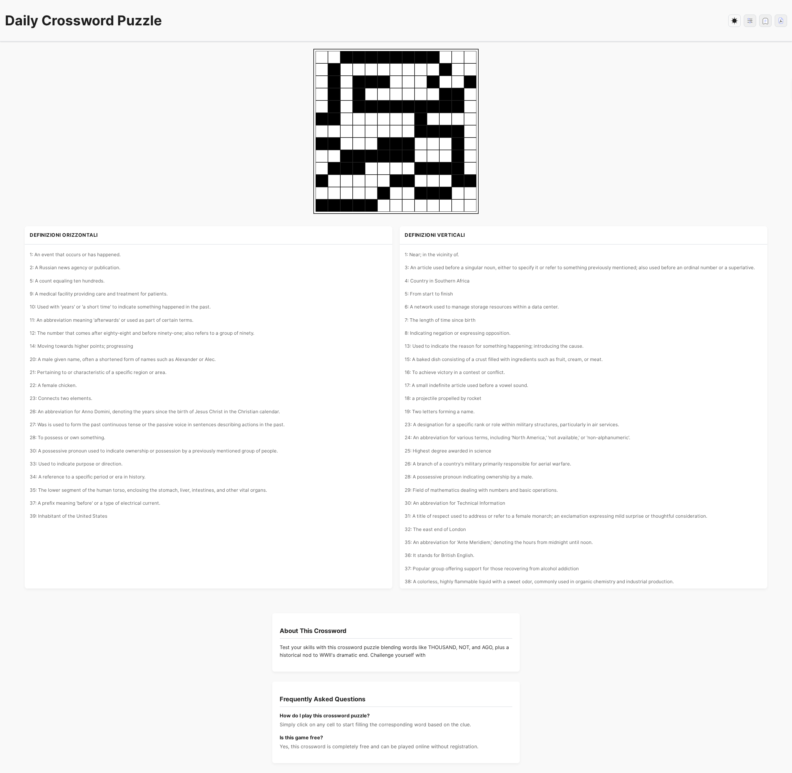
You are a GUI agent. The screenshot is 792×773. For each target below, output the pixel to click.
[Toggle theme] (734, 21)
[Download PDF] (781, 21)
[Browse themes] (750, 21)
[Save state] (765, 21)
